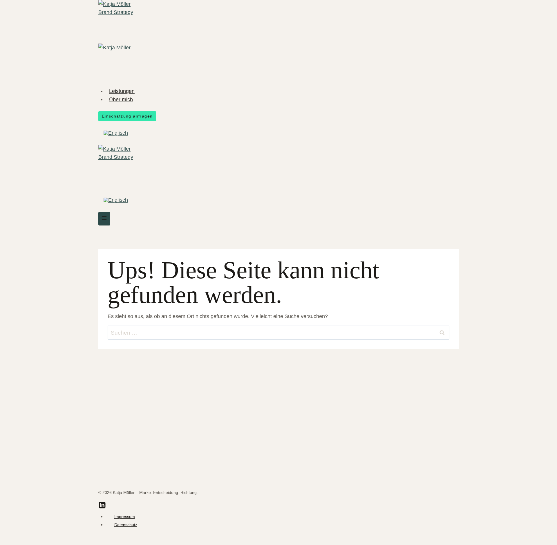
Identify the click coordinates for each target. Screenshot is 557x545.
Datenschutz (125, 524)
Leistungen (122, 91)
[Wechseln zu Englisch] (116, 133)
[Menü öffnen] (104, 218)
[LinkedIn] (102, 506)
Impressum (124, 516)
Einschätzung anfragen (127, 116)
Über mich (121, 99)
